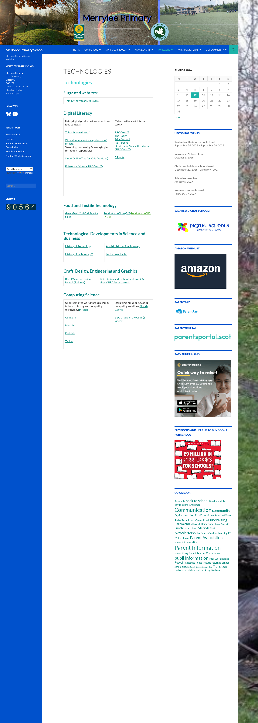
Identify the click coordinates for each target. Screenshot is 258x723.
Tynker (69, 341)
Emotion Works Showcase (18, 156)
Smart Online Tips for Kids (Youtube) (86, 158)
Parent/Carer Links (188, 49)
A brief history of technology (123, 246)
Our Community (215, 49)
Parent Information (198, 547)
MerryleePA (207, 528)
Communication (193, 510)
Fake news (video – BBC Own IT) (84, 166)
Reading (225, 559)
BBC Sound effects (119, 282)
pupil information (191, 558)
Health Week (194, 524)
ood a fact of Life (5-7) (118, 213)
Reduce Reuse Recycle (199, 562)
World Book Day (202, 570)
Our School (91, 49)
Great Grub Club (75, 213)
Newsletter (184, 532)
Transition (220, 566)
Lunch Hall (190, 528)
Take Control (122, 139)
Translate (29, 173)
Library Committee (222, 524)
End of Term (181, 520)
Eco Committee (204, 515)
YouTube (215, 570)
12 (195, 95)
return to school (220, 562)
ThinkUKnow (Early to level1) (82, 100)
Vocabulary (190, 570)
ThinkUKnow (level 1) (77, 132)
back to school (197, 500)
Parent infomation (186, 542)
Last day (10, 139)
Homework (207, 523)
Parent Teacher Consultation (204, 553)
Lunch (179, 528)
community (221, 510)
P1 (230, 533)
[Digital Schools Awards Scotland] (203, 225)
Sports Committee (204, 567)
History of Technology (78, 246)
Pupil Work (215, 558)
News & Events (142, 49)
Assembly (180, 501)
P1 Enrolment (182, 538)
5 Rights (119, 157)
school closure (182, 566)
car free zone (181, 504)
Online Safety (200, 533)
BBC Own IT (122, 132)
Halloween (181, 523)
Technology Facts (116, 254)
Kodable (70, 333)
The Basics (121, 135)
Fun (205, 520)
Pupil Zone (164, 49)
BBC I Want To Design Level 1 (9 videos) (78, 280)
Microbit (70, 325)
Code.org (70, 317)
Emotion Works (223, 515)
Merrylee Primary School (24, 50)
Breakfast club (217, 501)
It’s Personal (122, 142)
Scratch (83, 309)
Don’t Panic (121, 146)
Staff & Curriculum (116, 49)
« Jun (178, 116)
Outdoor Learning (217, 533)
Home (76, 49)
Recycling (181, 562)
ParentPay (181, 553)
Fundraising (217, 520)
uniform (179, 570)
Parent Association (206, 537)
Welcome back (13, 134)
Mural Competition (15, 151)
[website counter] (21, 206)
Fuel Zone (195, 520)
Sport (192, 567)
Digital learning (184, 515)
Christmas (194, 504)
